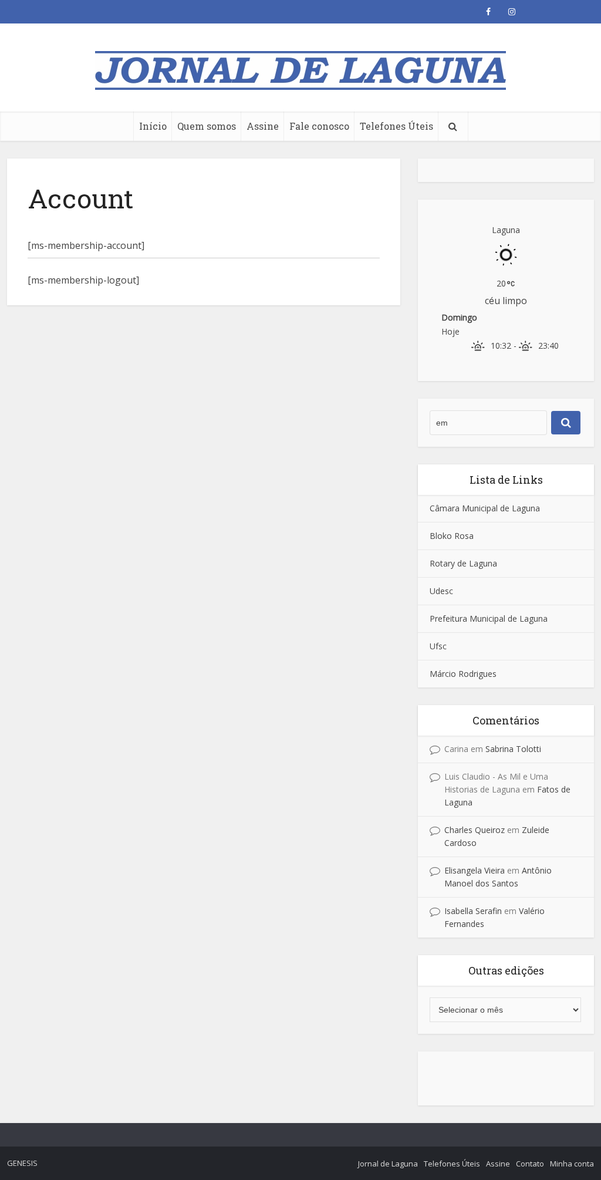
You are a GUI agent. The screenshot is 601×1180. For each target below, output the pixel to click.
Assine (263, 126)
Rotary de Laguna (463, 563)
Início (153, 126)
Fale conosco (319, 126)
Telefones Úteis (396, 126)
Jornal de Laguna (388, 1163)
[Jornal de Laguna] (300, 65)
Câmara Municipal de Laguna (485, 508)
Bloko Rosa (452, 535)
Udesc (441, 590)
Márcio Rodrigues (463, 673)
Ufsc (438, 646)
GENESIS (22, 1163)
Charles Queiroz (474, 829)
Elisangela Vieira (474, 870)
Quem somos (206, 126)
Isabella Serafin (473, 910)
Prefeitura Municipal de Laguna (489, 618)
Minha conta (572, 1163)
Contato (530, 1163)
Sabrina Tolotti (513, 748)
